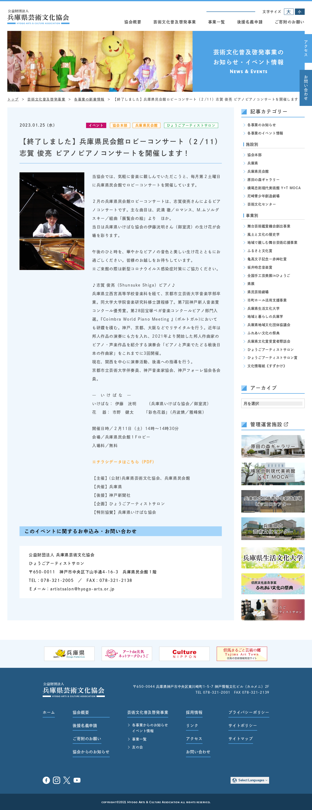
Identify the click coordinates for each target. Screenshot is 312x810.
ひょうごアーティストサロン (191, 125)
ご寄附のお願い (290, 22)
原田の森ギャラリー (263, 179)
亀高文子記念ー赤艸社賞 (267, 259)
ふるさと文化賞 (260, 250)
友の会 (137, 747)
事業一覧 (216, 22)
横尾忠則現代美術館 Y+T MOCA (274, 188)
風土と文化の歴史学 (263, 234)
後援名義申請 (250, 22)
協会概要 (132, 22)
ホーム (49, 712)
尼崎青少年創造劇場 (263, 196)
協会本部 (120, 125)
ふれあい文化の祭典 (263, 333)
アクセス (306, 48)
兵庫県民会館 (146, 125)
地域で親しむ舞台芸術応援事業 (272, 242)
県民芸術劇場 (258, 292)
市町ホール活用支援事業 (267, 300)
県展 (250, 283)
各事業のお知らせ (261, 125)
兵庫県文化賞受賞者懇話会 (268, 341)
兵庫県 (252, 163)
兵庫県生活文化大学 (263, 308)
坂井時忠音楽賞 (260, 267)
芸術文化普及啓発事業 (174, 22)
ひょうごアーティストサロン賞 (272, 357)
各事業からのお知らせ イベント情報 (150, 728)
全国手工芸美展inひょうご (268, 275)
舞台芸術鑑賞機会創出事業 (268, 226)
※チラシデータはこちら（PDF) (123, 462)
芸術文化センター (261, 204)
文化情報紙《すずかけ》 (267, 366)
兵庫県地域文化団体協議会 (268, 324)
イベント (96, 125)
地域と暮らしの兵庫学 (265, 316)
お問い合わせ (306, 88)
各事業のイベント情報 (265, 133)
